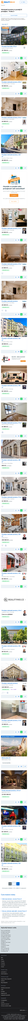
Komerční (3, 965)
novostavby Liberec (5, 938)
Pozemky (3, 963)
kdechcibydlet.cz (4, 973)
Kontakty (3, 991)
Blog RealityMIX (4, 982)
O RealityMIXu (4, 1000)
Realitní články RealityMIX (6, 979)
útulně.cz (3, 980)
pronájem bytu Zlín (5, 949)
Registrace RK (4, 993)
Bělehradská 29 (6, 758)
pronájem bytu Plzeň (5, 932)
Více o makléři (13, 689)
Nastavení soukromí (5, 1004)
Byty (2, 957)
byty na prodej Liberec (6, 935)
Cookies (2, 1002)
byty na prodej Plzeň (5, 930)
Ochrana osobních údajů (6, 1005)
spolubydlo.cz (4, 972)
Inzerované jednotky (6, 763)
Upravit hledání (14, 15)
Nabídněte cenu (5, 52)
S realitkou (14, 195)
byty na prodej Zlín (5, 948)
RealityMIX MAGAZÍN (5, 995)
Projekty (2, 961)
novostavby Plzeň (5, 933)
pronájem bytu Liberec (6, 936)
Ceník (2, 989)
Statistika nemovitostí (5, 987)
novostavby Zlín (4, 951)
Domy (2, 959)
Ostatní (2, 966)
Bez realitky (14, 201)
